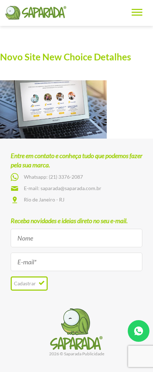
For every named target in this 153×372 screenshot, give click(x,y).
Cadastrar (25, 283)
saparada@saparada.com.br (71, 188)
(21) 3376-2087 (66, 177)
